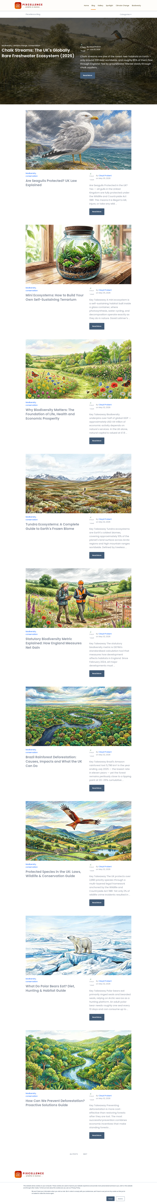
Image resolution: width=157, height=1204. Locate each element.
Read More (87, 75)
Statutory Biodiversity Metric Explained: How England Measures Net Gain (54, 643)
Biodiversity (136, 5)
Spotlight (109, 5)
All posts (74, 1154)
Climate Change (122, 5)
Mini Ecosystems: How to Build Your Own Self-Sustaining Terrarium (55, 297)
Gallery (100, 5)
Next (85, 1154)
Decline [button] (120, 1199)
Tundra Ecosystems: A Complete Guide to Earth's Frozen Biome (52, 526)
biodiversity (7, 45)
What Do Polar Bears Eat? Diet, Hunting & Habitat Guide (50, 988)
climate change (20, 45)
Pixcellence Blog (33, 14)
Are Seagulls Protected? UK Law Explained (51, 183)
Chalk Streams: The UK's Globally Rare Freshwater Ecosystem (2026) (38, 53)
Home (86, 5)
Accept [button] (110, 1199)
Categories (125, 14)
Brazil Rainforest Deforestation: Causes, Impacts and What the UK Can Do (54, 761)
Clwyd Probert (95, 47)
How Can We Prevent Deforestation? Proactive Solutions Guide (55, 1103)
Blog (93, 5)
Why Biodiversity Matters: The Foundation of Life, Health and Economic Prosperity (50, 414)
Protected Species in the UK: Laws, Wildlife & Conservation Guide (53, 873)
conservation (34, 45)
